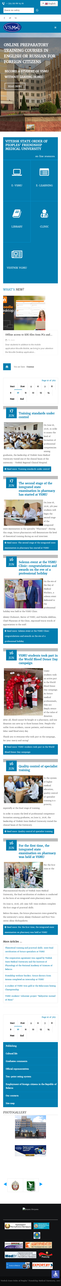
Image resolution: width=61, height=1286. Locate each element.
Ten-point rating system (18, 1076)
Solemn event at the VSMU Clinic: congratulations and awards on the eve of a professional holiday (38, 567)
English (52, 3)
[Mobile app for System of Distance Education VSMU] (24, 313)
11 (25, 392)
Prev (22, 386)
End (22, 399)
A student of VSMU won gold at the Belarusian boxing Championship (30, 988)
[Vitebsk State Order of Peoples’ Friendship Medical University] (21, 27)
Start (12, 386)
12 (33, 392)
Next (12, 399)
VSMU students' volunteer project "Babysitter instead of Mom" (30, 998)
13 (41, 392)
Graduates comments (16, 1061)
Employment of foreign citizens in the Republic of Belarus (31, 1086)
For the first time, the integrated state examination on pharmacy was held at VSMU (37, 851)
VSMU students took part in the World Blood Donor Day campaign (38, 659)
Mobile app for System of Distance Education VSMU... (30, 336)
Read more (15, 86)
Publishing (11, 1046)
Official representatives (17, 1069)
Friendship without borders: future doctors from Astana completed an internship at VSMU (28, 977)
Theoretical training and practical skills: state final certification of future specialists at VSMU (29, 950)
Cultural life (11, 1053)
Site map (10, 1103)
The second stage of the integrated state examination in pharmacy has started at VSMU (37, 488)
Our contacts (12, 1095)
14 (49, 392)
